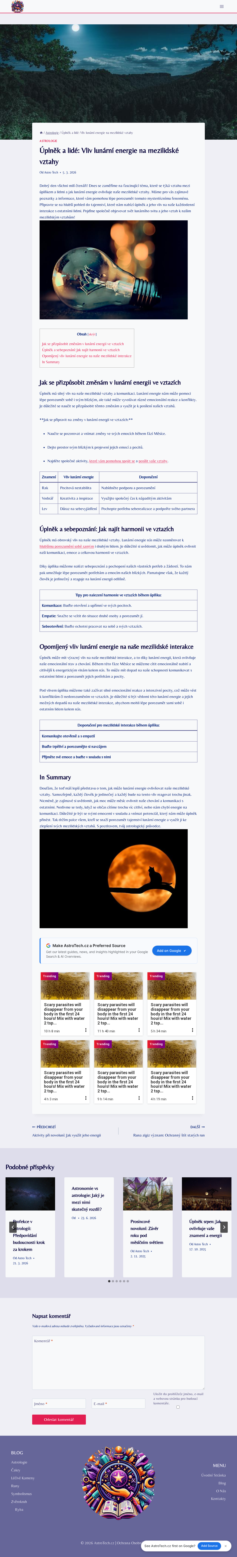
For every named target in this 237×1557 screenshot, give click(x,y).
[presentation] (30, 1193)
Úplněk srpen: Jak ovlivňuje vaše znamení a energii (205, 1228)
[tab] (109, 1281)
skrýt (92, 334)
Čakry (15, 1470)
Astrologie (48, 141)
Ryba (19, 1509)
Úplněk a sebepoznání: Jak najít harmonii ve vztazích (81, 350)
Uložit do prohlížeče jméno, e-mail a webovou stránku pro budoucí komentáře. (178, 1398)
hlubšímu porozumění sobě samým (67, 546)
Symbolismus (21, 1493)
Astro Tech (51, 172)
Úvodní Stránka (213, 1475)
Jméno (40, 1403)
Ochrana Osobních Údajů (136, 1543)
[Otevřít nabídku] (221, 6)
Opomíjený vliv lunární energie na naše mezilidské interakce (87, 356)
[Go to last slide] (13, 1227)
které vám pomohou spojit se (112, 461)
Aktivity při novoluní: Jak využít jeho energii (66, 1131)
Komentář (43, 1341)
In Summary (51, 362)
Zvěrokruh (19, 1501)
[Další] (224, 1227)
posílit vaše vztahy (153, 461)
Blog (222, 1483)
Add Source (209, 1545)
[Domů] (41, 133)
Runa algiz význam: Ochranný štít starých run (169, 1131)
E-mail (100, 1403)
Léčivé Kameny (23, 1478)
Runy (15, 1485)
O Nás (221, 1491)
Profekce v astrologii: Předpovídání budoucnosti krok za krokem (29, 1235)
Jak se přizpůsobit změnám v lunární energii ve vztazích (83, 344)
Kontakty (218, 1498)
